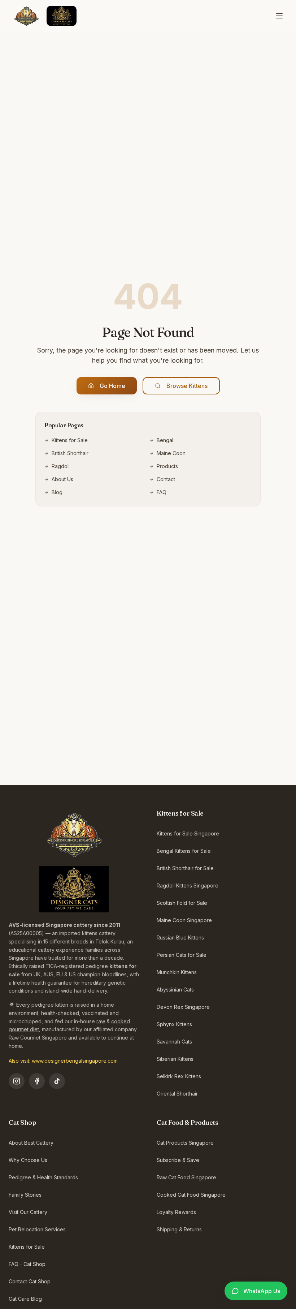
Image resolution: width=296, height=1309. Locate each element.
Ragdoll (61, 466)
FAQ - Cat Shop (27, 1264)
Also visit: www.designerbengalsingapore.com (63, 1061)
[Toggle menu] (279, 16)
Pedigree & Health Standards (43, 1177)
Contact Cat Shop (30, 1281)
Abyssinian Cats (175, 989)
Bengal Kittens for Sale (184, 851)
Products (167, 466)
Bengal (165, 440)
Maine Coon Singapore (184, 920)
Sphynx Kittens (174, 1024)
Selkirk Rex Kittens (179, 1076)
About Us (62, 479)
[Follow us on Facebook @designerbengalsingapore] (37, 1081)
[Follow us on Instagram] (17, 1081)
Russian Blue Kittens (180, 937)
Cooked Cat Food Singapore (191, 1195)
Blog (57, 492)
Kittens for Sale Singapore (188, 833)
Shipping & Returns (179, 1229)
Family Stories (25, 1195)
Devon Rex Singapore (183, 1007)
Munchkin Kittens (177, 972)
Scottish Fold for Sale (182, 903)
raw (100, 1021)
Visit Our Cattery (28, 1212)
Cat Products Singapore (185, 1143)
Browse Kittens (187, 385)
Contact (166, 479)
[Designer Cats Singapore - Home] (43, 15)
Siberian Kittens (175, 1059)
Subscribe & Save (178, 1160)
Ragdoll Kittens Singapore (187, 885)
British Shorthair (70, 453)
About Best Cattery (31, 1143)
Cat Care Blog (25, 1299)
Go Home (112, 385)
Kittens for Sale (70, 440)
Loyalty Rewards (176, 1212)
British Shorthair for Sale (185, 868)
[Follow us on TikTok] (57, 1081)
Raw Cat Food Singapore (186, 1177)
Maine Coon (171, 453)
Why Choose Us (28, 1160)
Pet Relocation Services (37, 1229)
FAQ (161, 492)
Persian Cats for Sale (181, 955)
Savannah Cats (174, 1041)
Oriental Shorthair (177, 1093)
